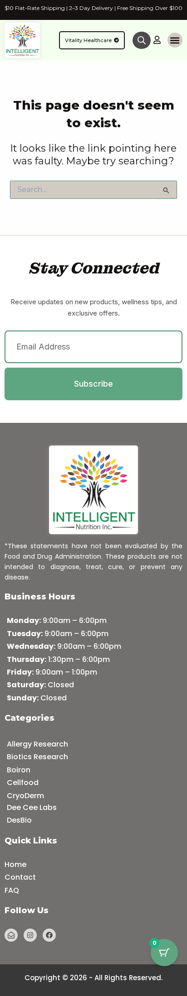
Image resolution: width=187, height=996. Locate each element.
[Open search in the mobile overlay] (141, 40)
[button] (174, 40)
